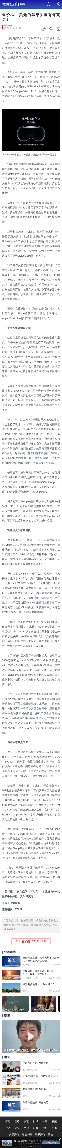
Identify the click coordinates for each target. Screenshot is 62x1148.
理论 (17, 1121)
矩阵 (17, 1128)
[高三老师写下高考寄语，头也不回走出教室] (15, 1003)
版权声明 (27, 1134)
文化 (26, 1128)
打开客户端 (51, 1143)
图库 (54, 1128)
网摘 (22, 4)
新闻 (7, 1121)
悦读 (26, 1121)
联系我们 (40, 1134)
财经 (35, 1121)
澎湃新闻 (8, 25)
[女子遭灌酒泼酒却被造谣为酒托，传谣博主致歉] (43, 1003)
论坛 (45, 1128)
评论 (7, 1128)
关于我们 (14, 1134)
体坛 (45, 1121)
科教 (35, 1128)
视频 (54, 1121)
